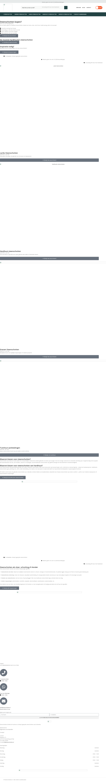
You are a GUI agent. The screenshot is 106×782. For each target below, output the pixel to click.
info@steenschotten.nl (8, 742)
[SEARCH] (65, 7)
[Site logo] (8, 7)
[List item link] (49, 729)
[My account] (93, 7)
